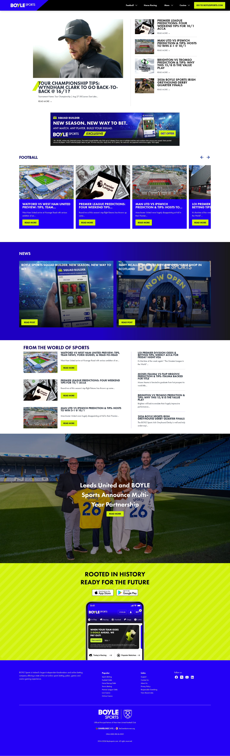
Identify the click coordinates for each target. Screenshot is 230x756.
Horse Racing (150, 5)
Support (143, 677)
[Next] (208, 157)
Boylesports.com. (113, 741)
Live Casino (106, 693)
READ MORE (30, 222)
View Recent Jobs (147, 693)
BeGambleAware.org (127, 728)
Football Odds (107, 680)
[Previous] (201, 157)
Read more (68, 368)
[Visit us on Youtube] (187, 677)
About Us (144, 683)
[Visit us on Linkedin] (192, 677)
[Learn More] (102, 592)
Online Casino (107, 696)
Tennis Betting (107, 686)
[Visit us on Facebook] (176, 677)
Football (130, 5)
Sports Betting (107, 677)
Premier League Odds (110, 689)
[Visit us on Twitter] (182, 677)
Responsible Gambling (149, 689)
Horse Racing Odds (109, 683)
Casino (183, 5)
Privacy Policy (145, 686)
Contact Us (145, 680)
